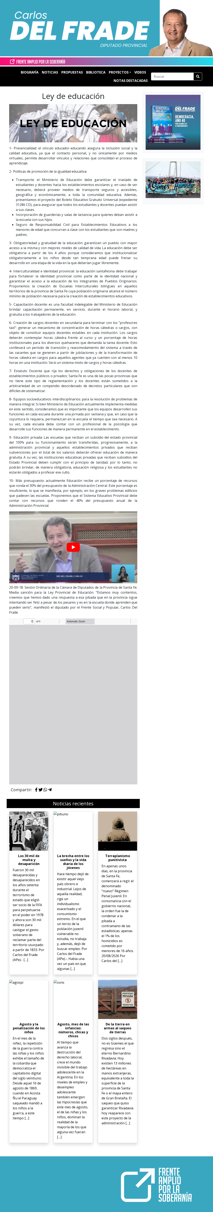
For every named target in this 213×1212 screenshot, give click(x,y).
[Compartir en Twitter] (40, 790)
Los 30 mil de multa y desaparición (29, 860)
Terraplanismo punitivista (117, 858)
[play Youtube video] (73, 547)
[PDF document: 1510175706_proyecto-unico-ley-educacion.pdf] (73, 701)
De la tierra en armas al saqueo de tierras (117, 1028)
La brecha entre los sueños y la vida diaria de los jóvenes (73, 862)
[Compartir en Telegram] (50, 790)
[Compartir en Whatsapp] (45, 790)
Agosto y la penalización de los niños (29, 1028)
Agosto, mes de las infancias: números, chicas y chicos (73, 1030)
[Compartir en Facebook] (36, 790)
